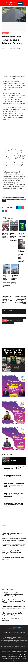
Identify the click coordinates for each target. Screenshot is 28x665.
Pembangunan (5, 199)
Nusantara (21, 197)
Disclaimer (21, 654)
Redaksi (6, 654)
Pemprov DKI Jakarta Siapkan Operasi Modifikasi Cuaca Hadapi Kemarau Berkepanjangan (6, 281)
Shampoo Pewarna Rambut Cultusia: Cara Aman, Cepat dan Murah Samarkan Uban (13, 607)
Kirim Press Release (22, 658)
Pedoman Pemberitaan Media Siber (15, 656)
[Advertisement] (14, 134)
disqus (4, 320)
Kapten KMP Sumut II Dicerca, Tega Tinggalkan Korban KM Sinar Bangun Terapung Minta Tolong (12, 613)
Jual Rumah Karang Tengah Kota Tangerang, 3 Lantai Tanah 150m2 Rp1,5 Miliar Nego (14, 539)
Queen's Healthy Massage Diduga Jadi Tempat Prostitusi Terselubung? (13, 236)
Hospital (16, 660)
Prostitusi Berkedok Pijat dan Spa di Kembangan (12, 619)
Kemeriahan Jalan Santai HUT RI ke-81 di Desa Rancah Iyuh (5, 234)
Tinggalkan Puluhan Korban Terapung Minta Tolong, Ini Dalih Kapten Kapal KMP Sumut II (13, 601)
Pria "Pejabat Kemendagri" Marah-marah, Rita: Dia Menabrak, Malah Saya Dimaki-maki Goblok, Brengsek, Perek (13, 594)
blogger (16, 320)
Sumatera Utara (22, 199)
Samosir (10, 199)
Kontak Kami (12, 654)
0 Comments (18, 48)
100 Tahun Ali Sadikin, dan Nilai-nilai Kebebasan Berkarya (12, 534)
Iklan (16, 654)
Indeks (13, 197)
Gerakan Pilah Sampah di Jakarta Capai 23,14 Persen (22, 234)
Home (2, 654)
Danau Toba (6, 33)
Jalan (17, 197)
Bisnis (11, 660)
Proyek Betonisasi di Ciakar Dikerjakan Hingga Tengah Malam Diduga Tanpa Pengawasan (21, 255)
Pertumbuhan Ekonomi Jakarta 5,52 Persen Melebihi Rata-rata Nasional (14, 279)
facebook (9, 320)
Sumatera (16, 199)
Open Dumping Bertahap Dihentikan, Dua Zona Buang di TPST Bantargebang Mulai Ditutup (13, 545)
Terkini (4, 201)
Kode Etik (15, 658)
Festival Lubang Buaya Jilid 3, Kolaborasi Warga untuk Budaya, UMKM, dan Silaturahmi (13, 552)
